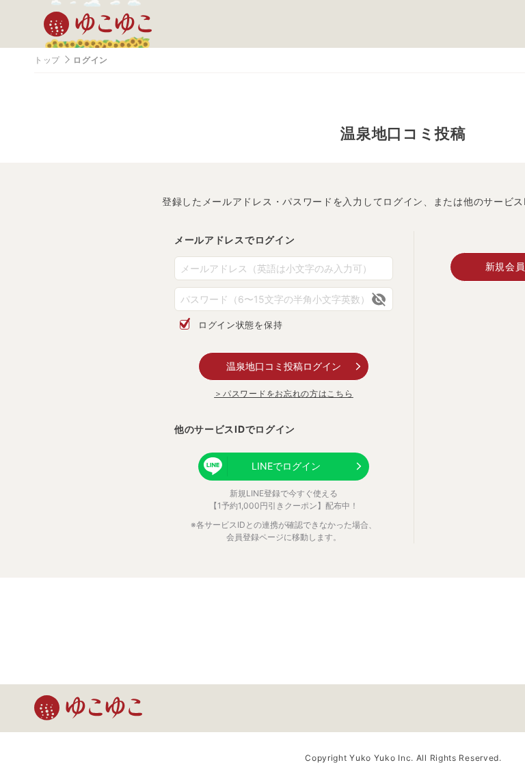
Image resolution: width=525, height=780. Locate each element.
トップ (47, 60)
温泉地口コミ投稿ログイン (283, 366)
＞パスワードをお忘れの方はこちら (283, 393)
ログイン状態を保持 (240, 324)
